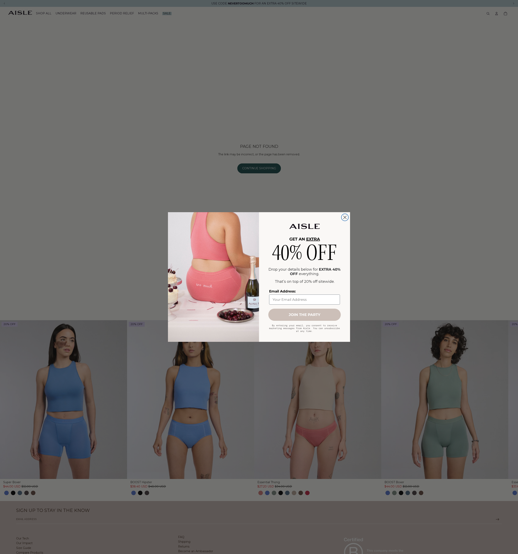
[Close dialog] (344, 217)
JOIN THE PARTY (304, 314)
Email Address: (282, 291)
